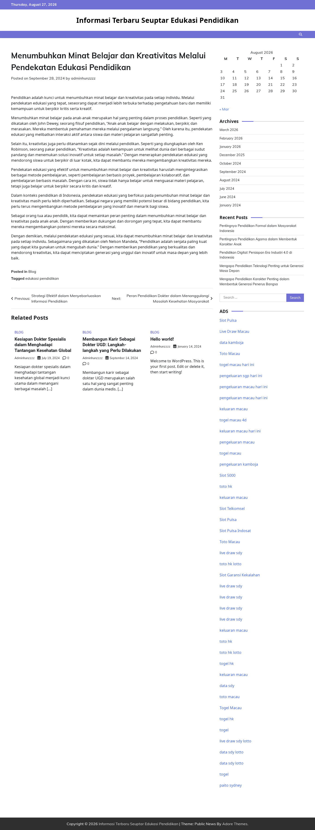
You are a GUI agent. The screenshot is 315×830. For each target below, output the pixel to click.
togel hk (227, 718)
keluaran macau (234, 674)
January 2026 (230, 147)
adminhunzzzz (83, 78)
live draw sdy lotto (235, 741)
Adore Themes (234, 823)
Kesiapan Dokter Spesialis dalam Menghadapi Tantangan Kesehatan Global (43, 344)
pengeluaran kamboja (239, 464)
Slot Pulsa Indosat (235, 530)
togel (224, 729)
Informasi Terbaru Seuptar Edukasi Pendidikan (157, 20)
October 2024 (230, 163)
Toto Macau (230, 353)
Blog (32, 271)
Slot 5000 (227, 475)
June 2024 (227, 197)
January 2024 (230, 205)
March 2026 (229, 130)
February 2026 (231, 138)
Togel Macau (231, 707)
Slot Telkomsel (232, 508)
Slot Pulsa (228, 320)
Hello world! (162, 339)
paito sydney (231, 785)
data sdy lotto (232, 752)
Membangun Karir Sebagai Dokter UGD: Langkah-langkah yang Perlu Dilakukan (112, 344)
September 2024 (233, 172)
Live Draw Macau (234, 331)
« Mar (224, 109)
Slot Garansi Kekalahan (240, 574)
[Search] (300, 34)
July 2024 (227, 189)
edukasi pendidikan (42, 278)
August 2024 (230, 180)
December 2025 (232, 155)
